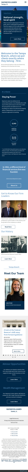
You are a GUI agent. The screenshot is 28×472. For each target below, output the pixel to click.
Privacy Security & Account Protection (14, 420)
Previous (1, 339)
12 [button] (15, 357)
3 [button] (8, 355)
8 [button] (20, 355)
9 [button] (22, 355)
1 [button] (3, 355)
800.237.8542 (15, 435)
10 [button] (24, 355)
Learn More (17, 39)
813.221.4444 (15, 431)
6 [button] (15, 355)
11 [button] (13, 357)
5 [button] (13, 355)
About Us (14, 185)
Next (27, 339)
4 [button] (10, 355)
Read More (8, 227)
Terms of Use (14, 422)
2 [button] (6, 355)
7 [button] (17, 355)
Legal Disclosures (14, 418)
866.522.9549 (15, 433)
